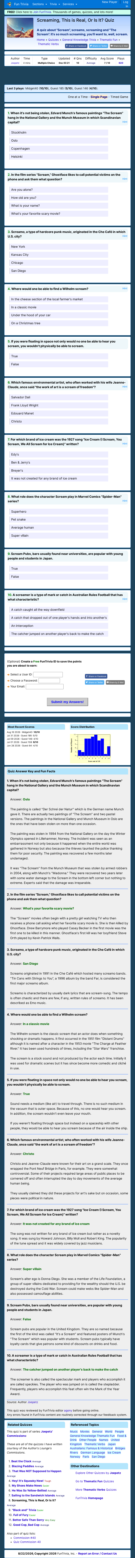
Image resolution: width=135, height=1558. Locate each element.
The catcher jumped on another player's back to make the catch (57, 634)
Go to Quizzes (95, 1481)
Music (74, 1431)
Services (69, 4)
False (15, 364)
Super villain (19, 535)
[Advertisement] (67, 75)
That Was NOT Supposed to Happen (36, 1471)
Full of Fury (20, 1515)
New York (18, 247)
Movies (85, 1431)
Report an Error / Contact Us (97, 1553)
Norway (75, 1456)
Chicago (17, 263)
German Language (93, 1452)
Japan (112, 1444)
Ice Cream (114, 1452)
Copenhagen (20, 148)
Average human (22, 527)
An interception (22, 626)
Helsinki (16, 157)
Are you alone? (22, 190)
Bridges (120, 1448)
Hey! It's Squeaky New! (28, 1480)
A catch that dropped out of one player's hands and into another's (59, 618)
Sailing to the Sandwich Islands (33, 1495)
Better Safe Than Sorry (28, 1520)
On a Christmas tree (25, 323)
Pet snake (18, 519)
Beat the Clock (21, 1461)
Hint (124, 121)
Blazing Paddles (23, 1466)
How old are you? (23, 198)
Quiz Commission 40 (27, 1542)
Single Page (99, 97)
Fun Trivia (20, 4)
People (119, 1431)
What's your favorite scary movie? (35, 214)
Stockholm (18, 132)
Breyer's (17, 470)
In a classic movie (23, 307)
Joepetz (15, 63)
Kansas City (19, 255)
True (14, 356)
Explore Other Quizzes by (98, 1473)
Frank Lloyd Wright (24, 405)
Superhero (18, 511)
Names (103, 1440)
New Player (109, 2)
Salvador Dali (20, 397)
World (108, 1431)
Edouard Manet (22, 413)
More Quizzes (96, 1489)
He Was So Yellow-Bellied (29, 1490)
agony (68, 1410)
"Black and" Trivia (24, 1510)
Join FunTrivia (42, 12)
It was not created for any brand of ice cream (44, 478)
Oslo (14, 140)
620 (121, 63)
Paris (86, 1456)
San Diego (18, 271)
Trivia (54, 4)
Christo (16, 421)
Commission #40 (25, 1537)
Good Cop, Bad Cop (26, 1524)
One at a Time (78, 97)
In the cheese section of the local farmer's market (47, 299)
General (97, 1431)
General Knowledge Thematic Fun (92, 1435)
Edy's (15, 454)
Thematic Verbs (94, 1444)
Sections (38, 4)
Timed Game (119, 97)
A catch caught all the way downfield (38, 610)
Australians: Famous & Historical (91, 1448)
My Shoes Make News (27, 1485)
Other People (87, 1440)
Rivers (74, 1452)
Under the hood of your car (31, 315)
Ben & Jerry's (20, 462)
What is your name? (25, 205)
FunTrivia (89, 1498)
